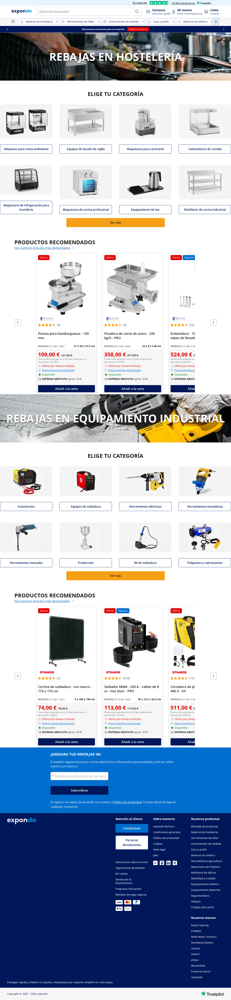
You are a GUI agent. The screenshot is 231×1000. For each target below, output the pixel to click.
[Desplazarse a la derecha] (223, 29)
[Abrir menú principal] (13, 21)
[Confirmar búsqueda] (137, 12)
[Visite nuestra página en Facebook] (162, 864)
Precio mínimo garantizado (58, 370)
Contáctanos (132, 828)
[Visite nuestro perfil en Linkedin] (168, 864)
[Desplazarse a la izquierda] (7, 29)
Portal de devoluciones (132, 842)
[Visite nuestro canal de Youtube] (155, 864)
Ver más (115, 223)
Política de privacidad (127, 802)
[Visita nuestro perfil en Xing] (175, 864)
